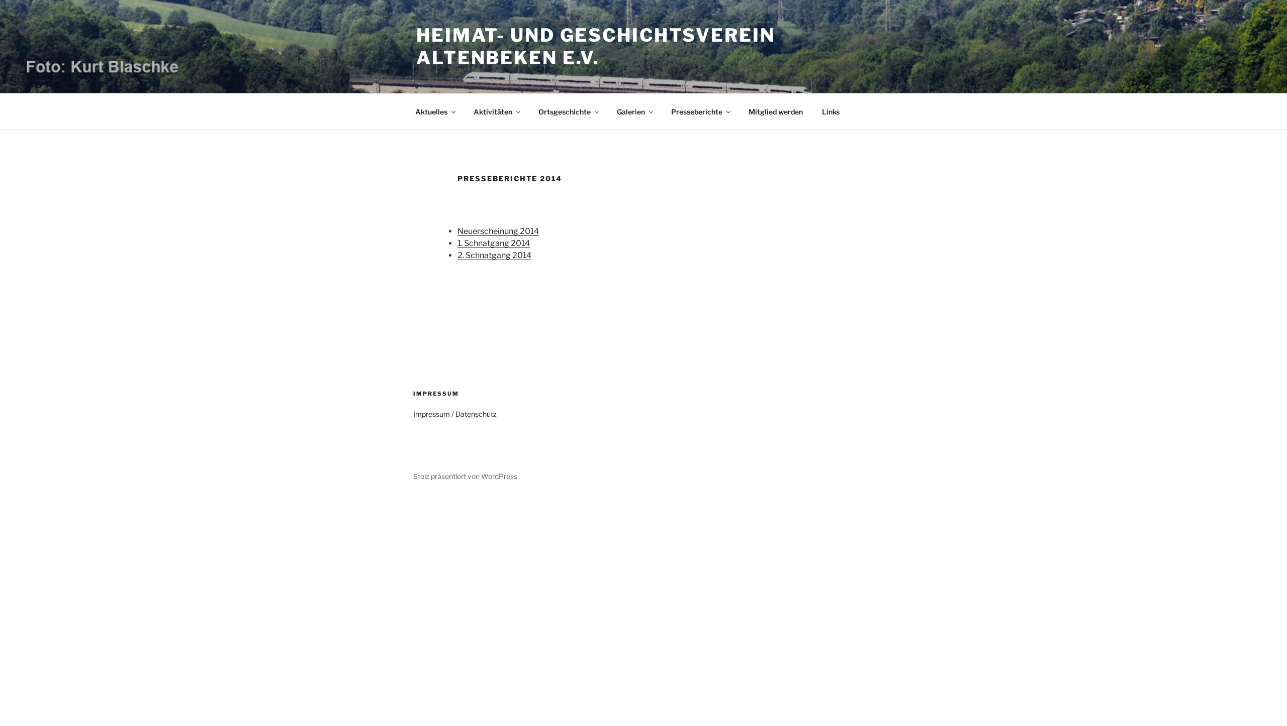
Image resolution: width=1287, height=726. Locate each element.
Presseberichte (696, 111)
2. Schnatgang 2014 (494, 255)
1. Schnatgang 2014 (493, 243)
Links (831, 111)
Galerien (631, 111)
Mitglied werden (776, 111)
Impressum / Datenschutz (455, 414)
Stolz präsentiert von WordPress (465, 476)
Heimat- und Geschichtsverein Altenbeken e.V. (595, 46)
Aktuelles (431, 111)
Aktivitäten (493, 111)
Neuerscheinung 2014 (498, 231)
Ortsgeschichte (564, 111)
